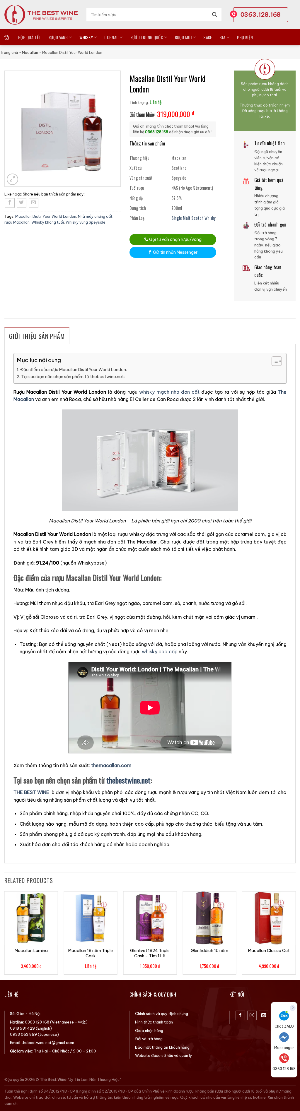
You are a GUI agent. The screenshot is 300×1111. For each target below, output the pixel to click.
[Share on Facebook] (10, 203)
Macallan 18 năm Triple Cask (90, 953)
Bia (222, 37)
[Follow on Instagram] (252, 1015)
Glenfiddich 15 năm (209, 950)
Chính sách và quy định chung (161, 1013)
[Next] (295, 935)
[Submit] (214, 14)
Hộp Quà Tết (29, 37)
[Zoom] (12, 179)
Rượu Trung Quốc (146, 37)
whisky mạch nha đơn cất (169, 392)
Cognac (111, 37)
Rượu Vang (58, 37)
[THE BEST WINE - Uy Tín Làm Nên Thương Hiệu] (41, 15)
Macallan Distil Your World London (45, 216)
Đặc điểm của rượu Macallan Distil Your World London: (73, 369)
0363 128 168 (37, 1022)
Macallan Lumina (31, 950)
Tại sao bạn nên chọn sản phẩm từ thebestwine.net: (73, 376)
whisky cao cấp (160, 651)
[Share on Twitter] (21, 203)
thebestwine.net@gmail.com (47, 1042)
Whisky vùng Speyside (85, 222)
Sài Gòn (17, 1013)
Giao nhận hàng (149, 1030)
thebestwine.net (128, 780)
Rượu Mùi (183, 37)
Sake (207, 37)
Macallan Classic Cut (268, 950)
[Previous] (4, 935)
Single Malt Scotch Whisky (193, 218)
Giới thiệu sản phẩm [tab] (37, 336)
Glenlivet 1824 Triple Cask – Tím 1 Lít (150, 953)
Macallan (30, 52)
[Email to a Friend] (33, 203)
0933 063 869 (23, 1034)
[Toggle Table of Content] (273, 361)
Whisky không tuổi (47, 222)
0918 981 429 (22, 1028)
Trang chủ (9, 52)
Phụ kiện (245, 37)
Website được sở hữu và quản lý (163, 1055)
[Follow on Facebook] (240, 1015)
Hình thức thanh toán (154, 1022)
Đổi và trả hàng (149, 1038)
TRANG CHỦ (7, 37)
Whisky (86, 37)
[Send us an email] (264, 1015)
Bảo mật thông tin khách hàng (162, 1047)
